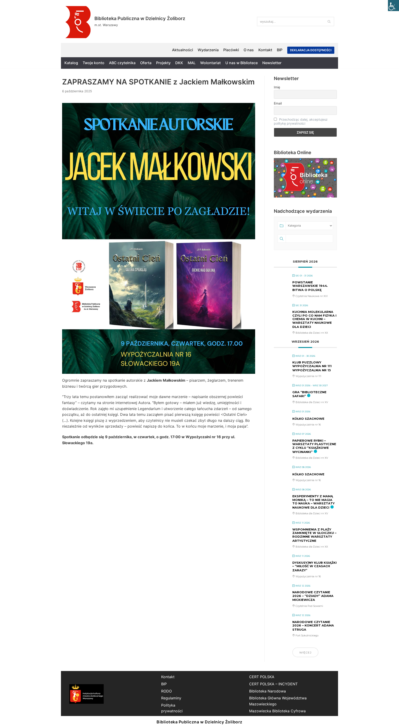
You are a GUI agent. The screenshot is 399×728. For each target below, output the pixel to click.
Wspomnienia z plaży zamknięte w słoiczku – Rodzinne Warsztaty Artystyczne (314, 534)
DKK (179, 62)
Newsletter (271, 62)
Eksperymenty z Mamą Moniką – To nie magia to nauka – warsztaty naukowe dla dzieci (313, 501)
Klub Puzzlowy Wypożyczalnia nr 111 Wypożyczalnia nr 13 (312, 366)
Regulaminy (171, 698)
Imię (277, 87)
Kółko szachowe (308, 418)
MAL (192, 62)
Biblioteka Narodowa (267, 691)
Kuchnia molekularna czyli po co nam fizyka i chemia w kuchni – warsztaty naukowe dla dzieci (314, 319)
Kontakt (265, 50)
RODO (166, 691)
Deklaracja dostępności (311, 50)
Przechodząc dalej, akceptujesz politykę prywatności (301, 121)
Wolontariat (210, 62)
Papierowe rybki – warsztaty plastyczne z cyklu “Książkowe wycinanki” (314, 446)
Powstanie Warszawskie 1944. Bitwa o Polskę (310, 286)
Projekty (163, 62)
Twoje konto (93, 62)
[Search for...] (295, 21)
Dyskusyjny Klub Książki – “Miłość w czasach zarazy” (314, 566)
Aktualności (182, 50)
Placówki (231, 50)
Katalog (71, 62)
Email (278, 103)
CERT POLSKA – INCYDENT (273, 684)
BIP (279, 50)
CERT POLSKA (261, 676)
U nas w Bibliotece (241, 62)
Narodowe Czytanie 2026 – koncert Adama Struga (313, 625)
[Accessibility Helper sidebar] (393, 5)
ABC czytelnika (122, 62)
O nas (249, 50)
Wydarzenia (208, 50)
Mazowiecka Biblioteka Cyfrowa (277, 711)
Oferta (145, 62)
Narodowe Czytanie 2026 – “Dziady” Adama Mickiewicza (312, 596)
